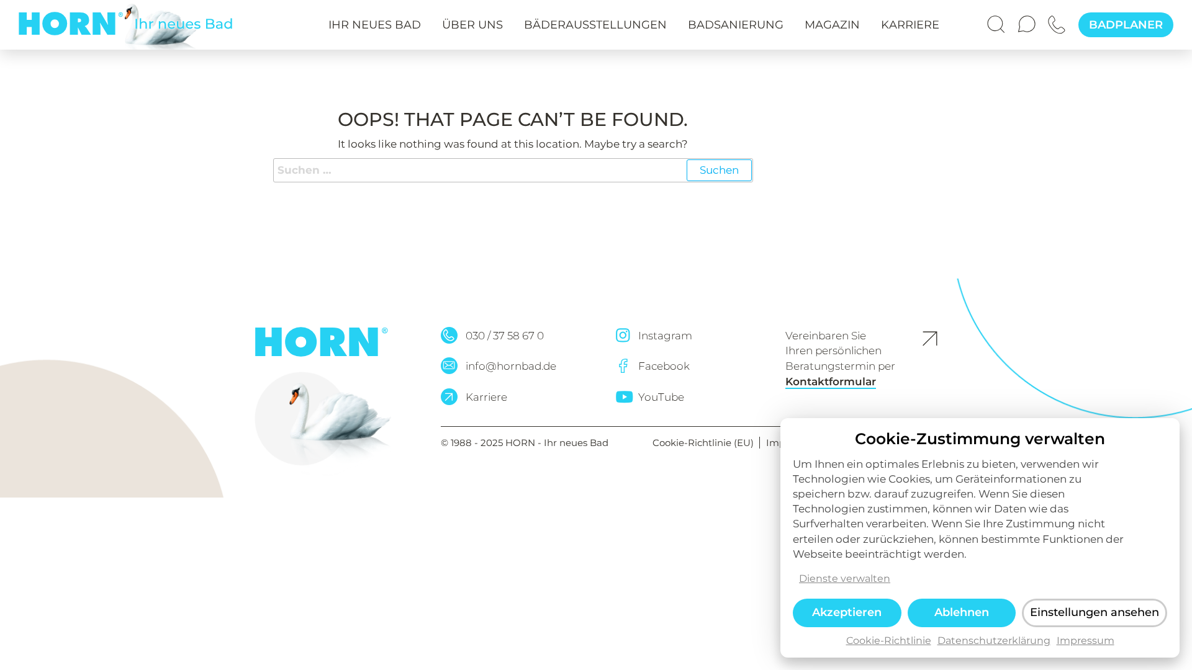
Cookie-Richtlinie (888, 640)
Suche (997, 18)
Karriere (910, 25)
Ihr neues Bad (374, 25)
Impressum (1085, 640)
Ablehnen (961, 612)
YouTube (661, 397)
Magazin (832, 25)
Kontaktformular (830, 381)
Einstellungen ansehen (1094, 612)
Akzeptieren (847, 612)
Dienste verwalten (844, 578)
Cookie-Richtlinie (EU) (704, 443)
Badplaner (1126, 25)
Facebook (664, 366)
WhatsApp (1028, 18)
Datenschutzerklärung (993, 640)
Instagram (665, 335)
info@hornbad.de (511, 366)
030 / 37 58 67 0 (505, 335)
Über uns (472, 25)
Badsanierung (735, 25)
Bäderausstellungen (595, 25)
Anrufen (1058, 18)
